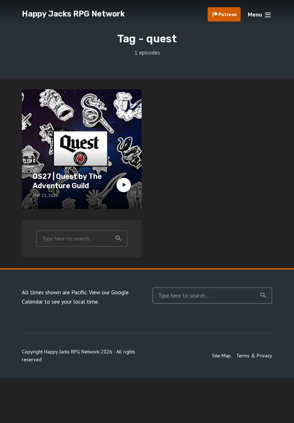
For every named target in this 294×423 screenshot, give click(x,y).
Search (118, 238)
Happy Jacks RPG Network (73, 14)
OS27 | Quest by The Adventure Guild (67, 181)
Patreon (227, 14)
